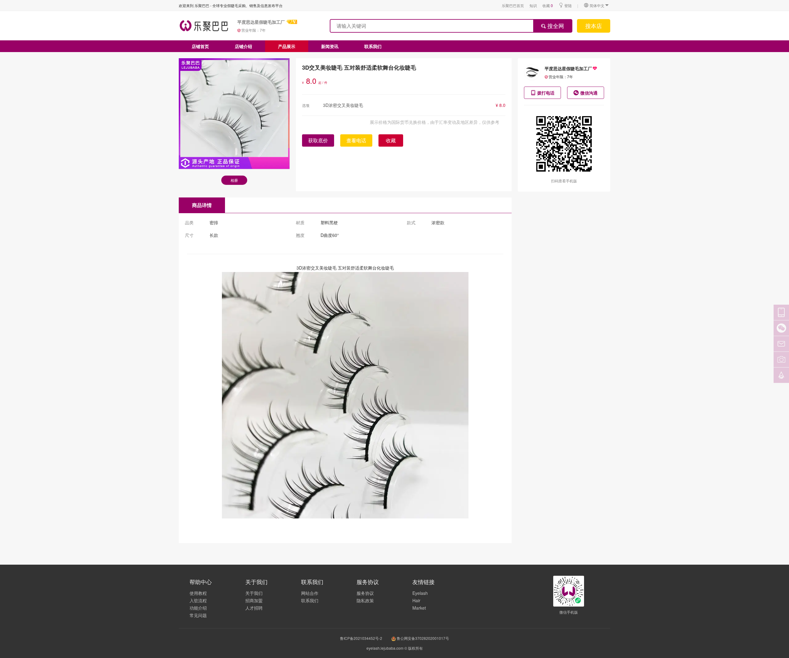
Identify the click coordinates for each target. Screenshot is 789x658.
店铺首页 (200, 46)
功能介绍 (198, 608)
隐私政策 (365, 600)
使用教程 (198, 593)
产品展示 (286, 46)
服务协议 (365, 593)
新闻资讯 (329, 46)
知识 (533, 5)
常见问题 (198, 615)
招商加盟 (254, 600)
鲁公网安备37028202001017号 (422, 638)
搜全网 (555, 26)
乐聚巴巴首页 (513, 5)
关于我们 (254, 593)
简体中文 (597, 5)
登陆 (568, 5)
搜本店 (593, 26)
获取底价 (318, 140)
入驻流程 (198, 600)
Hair (416, 600)
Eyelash (420, 593)
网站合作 (309, 593)
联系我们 (373, 46)
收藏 (547, 5)
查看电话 (356, 140)
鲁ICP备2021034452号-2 (361, 638)
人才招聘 (254, 608)
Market (419, 608)
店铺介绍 (243, 46)
